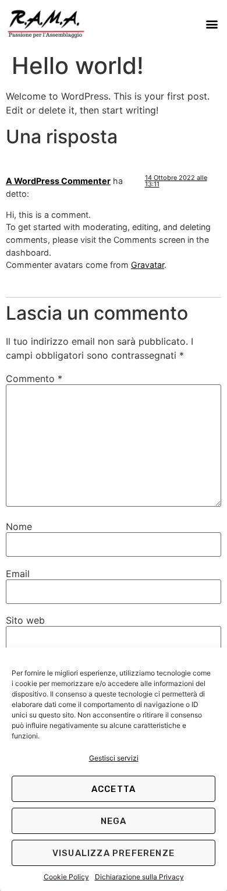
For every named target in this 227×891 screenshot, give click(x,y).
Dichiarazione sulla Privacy (139, 876)
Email (18, 573)
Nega (114, 821)
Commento (34, 378)
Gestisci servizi (114, 758)
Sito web (25, 620)
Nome (19, 526)
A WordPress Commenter (58, 181)
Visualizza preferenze (113, 853)
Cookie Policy (66, 876)
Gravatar (147, 265)
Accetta (113, 789)
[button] (211, 23)
